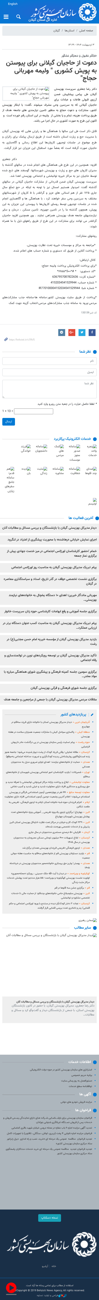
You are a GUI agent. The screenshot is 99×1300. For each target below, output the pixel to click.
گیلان (56, 30)
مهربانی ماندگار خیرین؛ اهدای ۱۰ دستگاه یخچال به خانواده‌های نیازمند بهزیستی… (53, 598)
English (12, 4)
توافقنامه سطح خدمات (80, 1086)
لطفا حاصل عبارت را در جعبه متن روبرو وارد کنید (67, 404)
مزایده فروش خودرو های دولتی (76, 1102)
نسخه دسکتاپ (49, 1218)
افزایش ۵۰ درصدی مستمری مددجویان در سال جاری (59, 832)
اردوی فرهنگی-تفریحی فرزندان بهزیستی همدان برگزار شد (56, 848)
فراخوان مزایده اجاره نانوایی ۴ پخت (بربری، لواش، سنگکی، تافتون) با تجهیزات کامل (49, 1133)
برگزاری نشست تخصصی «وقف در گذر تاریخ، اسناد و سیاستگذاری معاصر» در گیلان (50, 581)
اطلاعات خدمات (79, 1062)
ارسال (8, 421)
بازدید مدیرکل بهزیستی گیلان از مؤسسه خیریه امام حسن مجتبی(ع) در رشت (52, 642)
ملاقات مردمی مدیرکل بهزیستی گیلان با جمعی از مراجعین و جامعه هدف (50, 699)
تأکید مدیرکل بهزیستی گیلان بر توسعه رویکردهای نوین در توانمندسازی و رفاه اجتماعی (50, 658)
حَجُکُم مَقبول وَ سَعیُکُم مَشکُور (79, 56)
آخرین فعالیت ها (81, 518)
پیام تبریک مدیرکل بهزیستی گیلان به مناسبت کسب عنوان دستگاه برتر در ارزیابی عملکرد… (50, 625)
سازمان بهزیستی (62, 12)
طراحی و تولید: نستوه (47, 1295)
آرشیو (45, 1266)
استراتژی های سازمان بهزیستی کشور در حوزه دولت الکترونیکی (61, 1070)
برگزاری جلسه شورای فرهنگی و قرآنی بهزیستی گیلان (64, 688)
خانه (54, 1266)
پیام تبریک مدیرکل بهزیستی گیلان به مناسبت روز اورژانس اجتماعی (54, 567)
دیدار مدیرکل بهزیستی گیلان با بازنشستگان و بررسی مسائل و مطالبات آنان (49, 528)
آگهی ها (85, 1094)
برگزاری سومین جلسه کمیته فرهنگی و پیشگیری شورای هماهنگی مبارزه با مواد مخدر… (50, 674)
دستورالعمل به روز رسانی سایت (76, 1081)
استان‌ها (69, 30)
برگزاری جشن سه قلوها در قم (72, 888)
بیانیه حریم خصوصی (81, 1075)
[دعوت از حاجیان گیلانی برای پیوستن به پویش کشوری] (26, 93)
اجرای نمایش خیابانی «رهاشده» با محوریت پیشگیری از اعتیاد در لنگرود (52, 539)
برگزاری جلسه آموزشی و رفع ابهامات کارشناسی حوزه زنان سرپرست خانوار (50, 611)
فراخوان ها (83, 1110)
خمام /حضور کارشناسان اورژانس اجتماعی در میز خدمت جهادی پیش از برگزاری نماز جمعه (52, 553)
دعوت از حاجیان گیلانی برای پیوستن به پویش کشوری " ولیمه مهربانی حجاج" (51, 71)
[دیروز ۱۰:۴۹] (49, 964)
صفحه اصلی (86, 30)
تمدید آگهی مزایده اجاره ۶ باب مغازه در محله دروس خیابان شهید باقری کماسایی (52, 1128)
